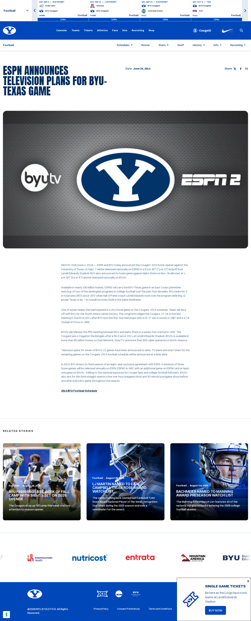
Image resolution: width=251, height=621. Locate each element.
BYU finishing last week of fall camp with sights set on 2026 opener (39, 495)
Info (216, 45)
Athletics (102, 30)
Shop (151, 30)
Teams (75, 30)
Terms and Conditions (160, 608)
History (197, 45)
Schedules (123, 45)
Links (63, 19)
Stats (162, 45)
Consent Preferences (128, 608)
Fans (115, 30)
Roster (145, 45)
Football (14, 485)
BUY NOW (217, 611)
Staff (180, 45)
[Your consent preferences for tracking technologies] (6, 614)
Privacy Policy (101, 608)
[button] (35, 10)
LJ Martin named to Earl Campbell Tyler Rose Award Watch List (119, 487)
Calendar (61, 30)
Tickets (88, 30)
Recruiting (138, 30)
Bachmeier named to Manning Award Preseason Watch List (204, 493)
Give (124, 30)
